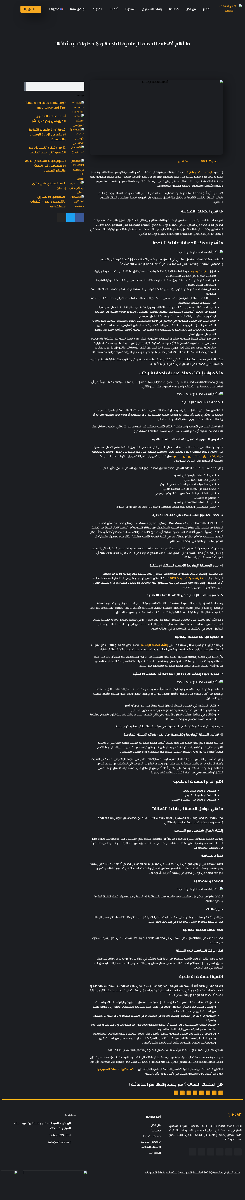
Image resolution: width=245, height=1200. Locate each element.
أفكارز (206, 9)
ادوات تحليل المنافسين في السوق (196, 456)
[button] (220, 1093)
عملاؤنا (130, 9)
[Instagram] (61, 217)
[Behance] (201, 1152)
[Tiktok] (192, 1152)
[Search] (25, 86)
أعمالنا (114, 9)
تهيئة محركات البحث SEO (186, 578)
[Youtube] (211, 1152)
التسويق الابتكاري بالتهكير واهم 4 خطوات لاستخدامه (48, 202)
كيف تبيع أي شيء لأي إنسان (49, 186)
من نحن (191, 9)
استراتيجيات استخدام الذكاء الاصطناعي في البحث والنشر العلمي (45, 166)
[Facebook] (79, 217)
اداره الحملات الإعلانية (200, 172)
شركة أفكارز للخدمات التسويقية (116, 1069)
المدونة (98, 9)
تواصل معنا (78, 9)
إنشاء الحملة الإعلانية (154, 645)
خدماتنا (174, 9)
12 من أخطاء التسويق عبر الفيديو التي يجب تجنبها (47, 150)
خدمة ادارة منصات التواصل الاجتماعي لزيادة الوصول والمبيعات (47, 134)
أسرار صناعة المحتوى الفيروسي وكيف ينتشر (49, 119)
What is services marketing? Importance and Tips (45, 105)
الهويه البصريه (200, 271)
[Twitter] (70, 217)
